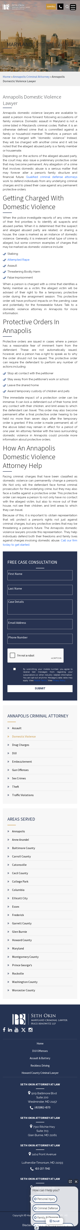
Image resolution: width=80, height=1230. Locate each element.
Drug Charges (20, 745)
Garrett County (21, 923)
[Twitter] (23, 1031)
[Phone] (60, 7)
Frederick (18, 915)
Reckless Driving (40, 1065)
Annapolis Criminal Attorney (31, 76)
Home (7, 76)
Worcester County (23, 990)
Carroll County (21, 856)
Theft (15, 786)
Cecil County (20, 873)
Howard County (22, 940)
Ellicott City (20, 898)
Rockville (18, 973)
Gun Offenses (20, 770)
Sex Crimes (19, 778)
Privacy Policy (59, 680)
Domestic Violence (24, 736)
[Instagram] (30, 1030)
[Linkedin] (10, 1030)
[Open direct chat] (70, 1181)
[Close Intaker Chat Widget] (76, 1181)
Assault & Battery (40, 1058)
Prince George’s (22, 965)
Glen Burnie (19, 931)
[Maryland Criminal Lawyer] (16, 6)
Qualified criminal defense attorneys (51, 177)
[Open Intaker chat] (36, 1228)
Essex (15, 906)
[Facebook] (4, 1030)
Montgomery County (25, 957)
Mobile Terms (40, 680)
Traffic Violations (23, 795)
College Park (20, 881)
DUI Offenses (40, 1051)
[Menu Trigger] (73, 7)
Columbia (18, 890)
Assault (17, 728)
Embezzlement (22, 761)
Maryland (18, 948)
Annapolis (18, 831)
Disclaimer (29, 1225)
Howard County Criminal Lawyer (40, 1073)
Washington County (24, 982)
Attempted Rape (18, 259)
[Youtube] (16, 1030)
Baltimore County (23, 848)
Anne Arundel (20, 839)
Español (51, 7)
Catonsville (19, 865)
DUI (14, 753)
